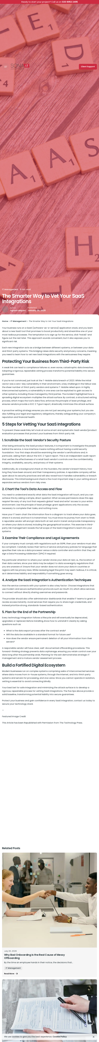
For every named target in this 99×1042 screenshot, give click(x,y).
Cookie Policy (60, 1036)
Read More (9, 973)
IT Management (10, 289)
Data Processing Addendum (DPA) (26, 553)
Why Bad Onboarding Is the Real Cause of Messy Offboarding (34, 956)
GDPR (62, 543)
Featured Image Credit (14, 716)
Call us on (49, 1)
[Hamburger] (5, 66)
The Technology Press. (71, 722)
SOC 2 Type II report (48, 455)
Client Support (88, 66)
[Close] (93, 1036)
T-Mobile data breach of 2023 (58, 380)
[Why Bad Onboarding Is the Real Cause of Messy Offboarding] (49, 900)
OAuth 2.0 (68, 589)
